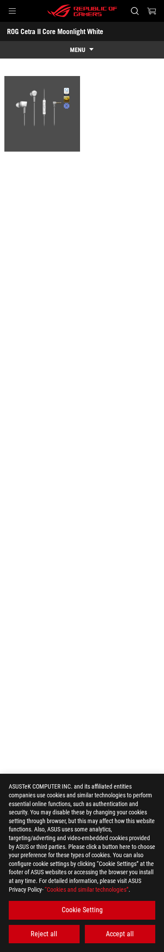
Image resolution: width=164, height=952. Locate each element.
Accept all (120, 934)
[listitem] (42, 114)
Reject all (44, 934)
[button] (12, 11)
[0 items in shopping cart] (152, 11)
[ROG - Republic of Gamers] (82, 10)
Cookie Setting (82, 910)
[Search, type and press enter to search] (134, 11)
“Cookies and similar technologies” (87, 889)
